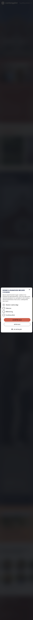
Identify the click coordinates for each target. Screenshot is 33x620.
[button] (16, 329)
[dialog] (16, 310)
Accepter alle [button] (17, 320)
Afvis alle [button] (17, 324)
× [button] (29, 289)
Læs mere (5, 301)
